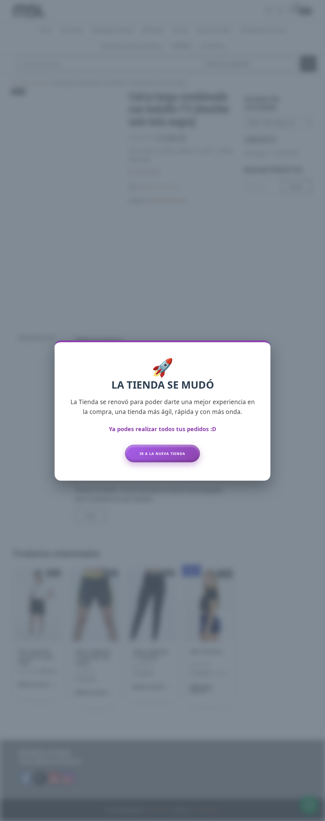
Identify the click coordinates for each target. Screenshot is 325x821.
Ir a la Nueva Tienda (162, 453)
